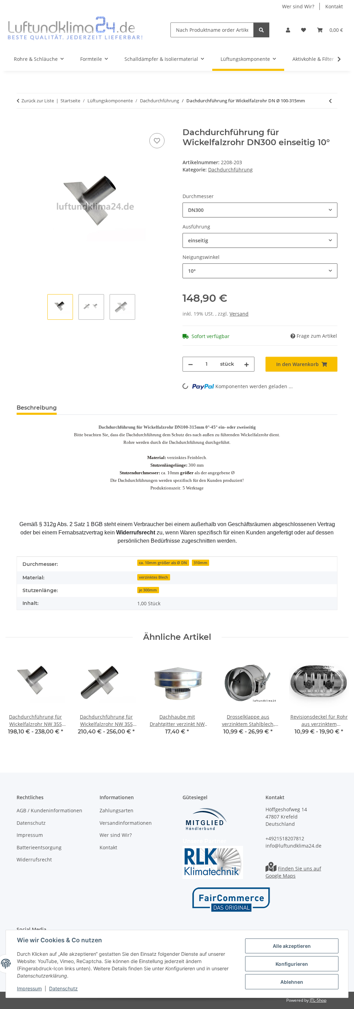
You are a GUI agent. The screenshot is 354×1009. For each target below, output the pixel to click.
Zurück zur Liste (37, 100)
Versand (239, 313)
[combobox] (260, 210)
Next (337, 699)
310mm (200, 562)
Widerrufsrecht (34, 859)
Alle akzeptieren (292, 946)
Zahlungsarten (116, 810)
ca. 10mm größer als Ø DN (163, 562)
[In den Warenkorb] (22, 124)
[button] (288, 30)
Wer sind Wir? (298, 6)
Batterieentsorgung (39, 847)
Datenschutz (63, 988)
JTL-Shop (318, 1000)
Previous (17, 699)
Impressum (29, 988)
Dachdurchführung (230, 169)
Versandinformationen (126, 823)
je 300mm (148, 590)
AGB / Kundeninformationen (49, 810)
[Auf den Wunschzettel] (157, 140)
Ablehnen (291, 982)
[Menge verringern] (190, 364)
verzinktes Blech (153, 577)
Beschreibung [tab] (37, 407)
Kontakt (334, 6)
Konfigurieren (292, 964)
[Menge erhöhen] (246, 364)
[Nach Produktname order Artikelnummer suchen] (261, 29)
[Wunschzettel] (303, 30)
